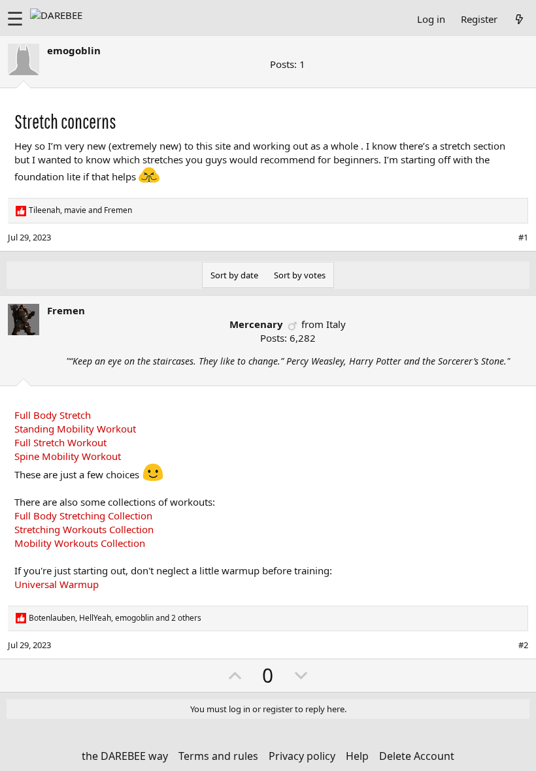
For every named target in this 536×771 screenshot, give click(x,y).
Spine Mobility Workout (67, 456)
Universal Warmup (56, 584)
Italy (336, 324)
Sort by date (234, 275)
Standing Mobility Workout (75, 428)
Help (357, 756)
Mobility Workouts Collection (79, 543)
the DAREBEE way (125, 756)
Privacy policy (302, 756)
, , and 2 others (115, 618)
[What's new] (519, 19)
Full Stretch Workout (60, 442)
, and (80, 210)
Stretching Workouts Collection (84, 529)
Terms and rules (218, 756)
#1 (523, 237)
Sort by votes (300, 275)
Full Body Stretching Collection (83, 515)
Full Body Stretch (52, 414)
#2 (523, 645)
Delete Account (416, 756)
